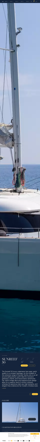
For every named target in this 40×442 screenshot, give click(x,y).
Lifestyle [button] (22, 1)
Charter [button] (6, 1)
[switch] (18, 440)
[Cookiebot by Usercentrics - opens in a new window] (4, 440)
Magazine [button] (27, 1)
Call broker (32, 365)
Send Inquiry (25, 365)
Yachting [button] (16, 1)
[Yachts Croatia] (3, 1)
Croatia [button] (11, 1)
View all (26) (32, 419)
